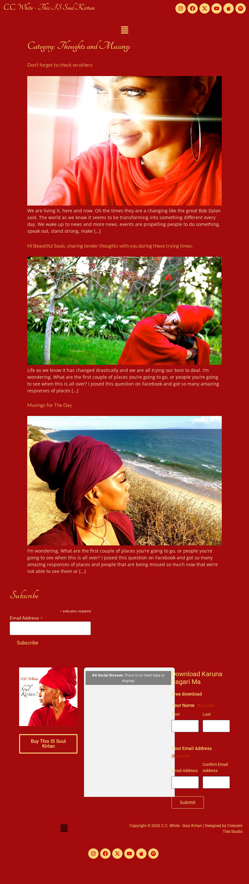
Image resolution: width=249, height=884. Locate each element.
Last (207, 714)
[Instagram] (180, 8)
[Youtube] (216, 8)
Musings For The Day (49, 405)
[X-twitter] (204, 8)
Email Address (26, 618)
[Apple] (228, 8)
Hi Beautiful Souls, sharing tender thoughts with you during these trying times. (110, 246)
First (176, 714)
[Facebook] (192, 8)
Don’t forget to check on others (60, 65)
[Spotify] (240, 8)
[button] (124, 30)
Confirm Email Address (215, 767)
